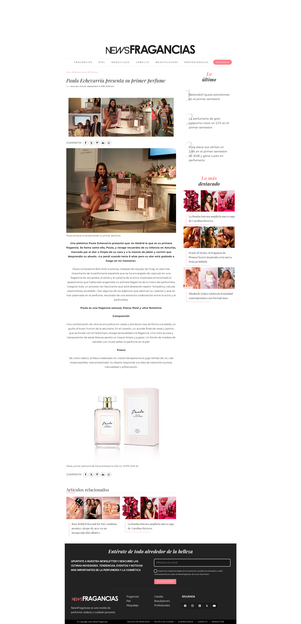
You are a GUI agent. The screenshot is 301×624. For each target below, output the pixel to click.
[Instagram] (192, 606)
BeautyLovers (80, 72)
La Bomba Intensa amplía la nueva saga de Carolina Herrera (151, 526)
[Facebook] (185, 606)
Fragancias (133, 596)
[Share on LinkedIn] (103, 142)
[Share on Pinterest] (97, 142)
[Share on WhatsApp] (108, 142)
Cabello (158, 596)
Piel (129, 601)
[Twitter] (207, 606)
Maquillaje (132, 605)
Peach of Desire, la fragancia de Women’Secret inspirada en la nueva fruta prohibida (210, 257)
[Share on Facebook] (85, 142)
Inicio (68, 72)
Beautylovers (162, 601)
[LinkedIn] (200, 606)
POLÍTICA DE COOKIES (164, 622)
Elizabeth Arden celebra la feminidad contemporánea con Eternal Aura (211, 296)
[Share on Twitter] (91, 142)
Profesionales (162, 605)
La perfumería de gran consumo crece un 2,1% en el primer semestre (209, 123)
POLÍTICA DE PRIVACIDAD (138, 622)
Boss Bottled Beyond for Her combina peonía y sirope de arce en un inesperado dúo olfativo (94, 528)
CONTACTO (202, 622)
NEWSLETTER (218, 622)
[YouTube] (214, 606)
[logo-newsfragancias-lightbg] (150, 49)
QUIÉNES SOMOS (185, 622)
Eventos (94, 72)
